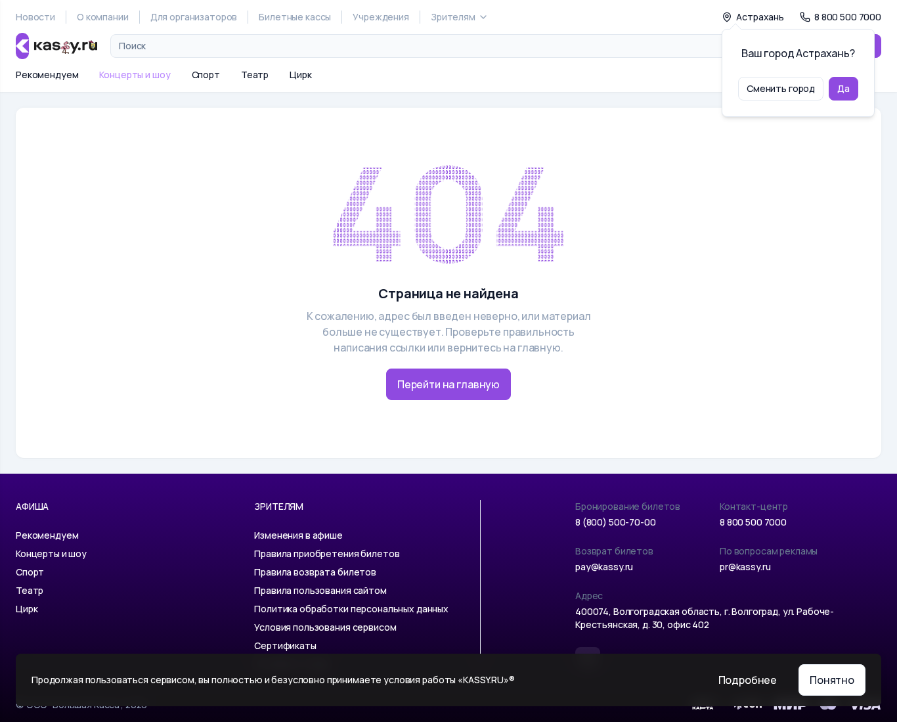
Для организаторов (194, 17)
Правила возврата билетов (315, 572)
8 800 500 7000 (753, 522)
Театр (255, 74)
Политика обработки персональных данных (351, 608)
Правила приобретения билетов (326, 553)
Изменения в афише (298, 535)
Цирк (300, 74)
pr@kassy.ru (745, 566)
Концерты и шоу (134, 74)
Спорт (206, 74)
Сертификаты (285, 645)
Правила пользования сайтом (320, 590)
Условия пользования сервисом (325, 627)
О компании (103, 17)
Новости (35, 17)
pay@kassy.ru (604, 566)
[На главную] (56, 46)
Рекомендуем (47, 74)
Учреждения (381, 17)
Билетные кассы (295, 17)
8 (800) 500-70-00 (615, 522)
